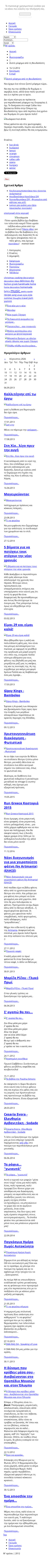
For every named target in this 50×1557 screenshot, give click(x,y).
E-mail (12, 73)
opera (12, 162)
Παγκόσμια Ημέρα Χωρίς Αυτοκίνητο (19, 1244)
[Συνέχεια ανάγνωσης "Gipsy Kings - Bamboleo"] (17, 701)
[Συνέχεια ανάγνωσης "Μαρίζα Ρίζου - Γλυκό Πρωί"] (18, 988)
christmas (9, 277)
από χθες (24, 1142)
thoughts (17, 298)
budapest (14, 147)
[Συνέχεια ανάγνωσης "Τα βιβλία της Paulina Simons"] (19, 1079)
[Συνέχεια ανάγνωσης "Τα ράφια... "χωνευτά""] (16, 1174)
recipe (8, 294)
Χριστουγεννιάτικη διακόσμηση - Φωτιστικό (19, 737)
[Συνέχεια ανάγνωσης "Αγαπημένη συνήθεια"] (15, 1058)
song (14, 294)
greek (15, 284)
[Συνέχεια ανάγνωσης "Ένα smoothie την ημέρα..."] (18, 1506)
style (30, 294)
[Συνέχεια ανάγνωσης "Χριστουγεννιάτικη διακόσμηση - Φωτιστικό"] (21, 751)
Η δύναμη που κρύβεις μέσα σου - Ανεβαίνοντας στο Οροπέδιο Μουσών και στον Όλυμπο (19, 1376)
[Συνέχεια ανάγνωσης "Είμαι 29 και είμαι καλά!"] (16, 635)
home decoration (12, 287)
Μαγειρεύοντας (16, 494)
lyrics (7, 291)
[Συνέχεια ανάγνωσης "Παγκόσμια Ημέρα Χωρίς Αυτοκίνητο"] (21, 1255)
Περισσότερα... (11, 417)
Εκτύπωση (14, 70)
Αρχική (12, 23)
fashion (8, 284)
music (16, 291)
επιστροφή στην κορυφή (16, 213)
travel (25, 298)
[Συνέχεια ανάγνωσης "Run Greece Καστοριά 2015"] (18, 813)
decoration (28, 277)
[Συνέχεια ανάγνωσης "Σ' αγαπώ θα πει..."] (13, 1018)
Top (5, 1534)
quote (30, 291)
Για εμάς (13, 26)
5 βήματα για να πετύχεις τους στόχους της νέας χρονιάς (18, 553)
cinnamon (14, 156)
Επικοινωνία (15, 31)
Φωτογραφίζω (16, 57)
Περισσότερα (25, 16)
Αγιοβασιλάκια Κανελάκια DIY (24, 196)
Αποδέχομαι (25, 14)
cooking (19, 277)
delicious (25, 280)
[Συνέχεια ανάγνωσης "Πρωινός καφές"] (12, 951)
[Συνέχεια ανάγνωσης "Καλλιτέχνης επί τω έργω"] (17, 404)
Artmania (12, 930)
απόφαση (32, 429)
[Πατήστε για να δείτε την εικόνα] (22, 78)
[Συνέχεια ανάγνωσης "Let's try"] (9, 424)
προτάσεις (13, 243)
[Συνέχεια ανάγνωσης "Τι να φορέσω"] (12, 520)
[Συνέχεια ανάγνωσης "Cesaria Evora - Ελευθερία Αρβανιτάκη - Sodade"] (21, 1132)
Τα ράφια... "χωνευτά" (12, 1166)
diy (32, 280)
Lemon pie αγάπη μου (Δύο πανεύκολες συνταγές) (22, 207)
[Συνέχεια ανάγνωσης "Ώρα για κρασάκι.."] (14, 1455)
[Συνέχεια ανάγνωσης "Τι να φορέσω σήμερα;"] (16, 1306)
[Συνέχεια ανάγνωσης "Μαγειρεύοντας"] (13, 500)
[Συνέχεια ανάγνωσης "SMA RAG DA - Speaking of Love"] (20, 1344)
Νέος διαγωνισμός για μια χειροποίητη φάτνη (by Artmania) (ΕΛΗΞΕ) (20, 864)
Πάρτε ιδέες (28, 229)
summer (8, 298)
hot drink (14, 144)
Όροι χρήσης (15, 28)
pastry (24, 291)
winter (12, 168)
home (33, 283)
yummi (8, 301)
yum (30, 298)
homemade (26, 287)
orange (13, 153)
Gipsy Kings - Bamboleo (14, 693)
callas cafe (14, 159)
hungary (13, 165)
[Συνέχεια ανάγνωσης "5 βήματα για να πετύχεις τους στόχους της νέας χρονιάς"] (21, 569)
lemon (12, 150)
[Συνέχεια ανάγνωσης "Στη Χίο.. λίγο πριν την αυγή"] (19, 456)
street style (22, 295)
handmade (24, 283)
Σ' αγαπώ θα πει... (18, 1012)
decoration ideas (12, 281)
